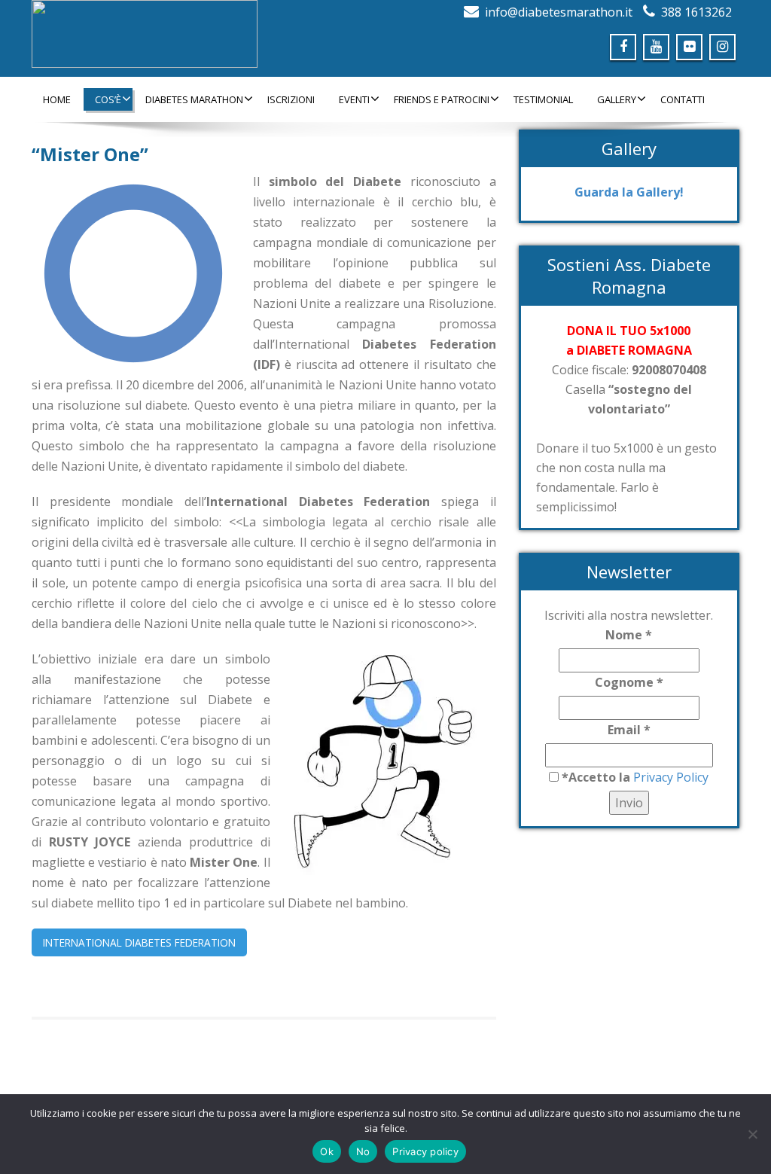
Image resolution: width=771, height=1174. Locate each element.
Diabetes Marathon (194, 99)
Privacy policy (425, 1151)
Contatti (682, 99)
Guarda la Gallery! (629, 192)
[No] (752, 1134)
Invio (629, 802)
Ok (327, 1151)
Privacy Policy (669, 777)
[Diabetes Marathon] (203, 34)
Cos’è (108, 99)
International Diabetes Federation (139, 942)
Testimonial (543, 99)
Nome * (628, 635)
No (363, 1151)
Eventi (354, 99)
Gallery (616, 99)
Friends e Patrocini (441, 99)
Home (57, 99)
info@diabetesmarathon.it (558, 12)
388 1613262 (696, 12)
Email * (629, 729)
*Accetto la (594, 777)
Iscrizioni (291, 99)
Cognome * (629, 682)
